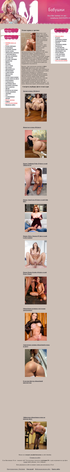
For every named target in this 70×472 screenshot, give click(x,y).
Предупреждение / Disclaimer (16, 469)
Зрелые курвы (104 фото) (31, 91)
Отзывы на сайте (35, 457)
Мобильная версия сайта (42, 469)
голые (25, 462)
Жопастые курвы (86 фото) (32, 127)
